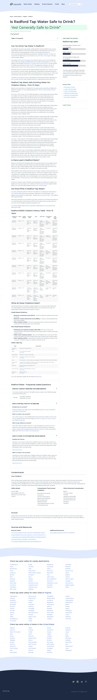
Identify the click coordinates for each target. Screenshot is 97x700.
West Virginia (13, 652)
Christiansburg (14, 564)
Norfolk (67, 596)
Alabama (12, 628)
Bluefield (67, 566)
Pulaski (30, 564)
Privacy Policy (25, 682)
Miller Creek (13, 589)
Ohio (66, 644)
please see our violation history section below (36, 63)
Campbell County (33, 585)
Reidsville (12, 581)
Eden (29, 577)
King (48, 574)
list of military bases (16, 193)
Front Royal (13, 620)
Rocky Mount (32, 570)
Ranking (36, 4)
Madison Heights (69, 585)
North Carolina (32, 644)
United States (48, 624)
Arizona (49, 628)
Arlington (12, 598)
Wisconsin (31, 652)
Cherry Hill (68, 618)
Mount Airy (50, 570)
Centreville (31, 604)
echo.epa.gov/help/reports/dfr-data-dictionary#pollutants (26, 541)
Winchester (13, 604)
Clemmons (50, 581)
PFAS (53, 79)
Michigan (49, 638)
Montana (49, 640)
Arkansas (67, 628)
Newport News (51, 598)
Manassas (49, 608)
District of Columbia (15, 632)
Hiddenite (31, 589)
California (12, 630)
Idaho (11, 634)
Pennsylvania (50, 646)
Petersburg (68, 610)
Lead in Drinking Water (70, 89)
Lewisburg (12, 572)
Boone (67, 587)
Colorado (30, 630)
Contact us (14, 682)
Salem (11, 566)
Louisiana (49, 636)
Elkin (11, 577)
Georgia (49, 632)
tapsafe (17, 4)
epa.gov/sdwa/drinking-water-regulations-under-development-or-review (30, 535)
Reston (67, 604)
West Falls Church (33, 612)
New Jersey (50, 642)
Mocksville (49, 585)
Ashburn (49, 606)
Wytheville (68, 564)
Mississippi (12, 640)
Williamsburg (69, 602)
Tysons (67, 614)
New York (12, 644)
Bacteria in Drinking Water (71, 95)
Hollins (49, 568)
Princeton (31, 566)
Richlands (12, 579)
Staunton (12, 606)
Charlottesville (69, 600)
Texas (66, 648)
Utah (11, 650)
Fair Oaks (12, 610)
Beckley (12, 574)
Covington (31, 574)
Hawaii (67, 632)
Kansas (11, 636)
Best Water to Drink (69, 87)
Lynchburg (13, 585)
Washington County (52, 583)
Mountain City (69, 583)
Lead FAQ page (43, 185)
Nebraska (67, 640)
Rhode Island (68, 646)
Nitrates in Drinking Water (71, 93)
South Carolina (14, 648)
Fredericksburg (69, 598)
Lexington (68, 581)
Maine (67, 636)
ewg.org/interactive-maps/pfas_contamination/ (23, 539)
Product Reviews (47, 4)
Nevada (12, 642)
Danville (30, 581)
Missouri (30, 640)
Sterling (12, 612)
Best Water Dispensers (70, 97)
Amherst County (32, 587)
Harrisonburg (50, 604)
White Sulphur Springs (34, 572)
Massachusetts (32, 638)
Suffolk (30, 602)
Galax (29, 568)
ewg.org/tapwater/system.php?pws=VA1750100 (62, 532)
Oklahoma (12, 646)
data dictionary (38, 376)
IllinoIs (30, 634)
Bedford (67, 574)
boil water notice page (44, 55)
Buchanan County (33, 583)
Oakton (67, 608)
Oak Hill (67, 577)
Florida (30, 632)
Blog (63, 4)
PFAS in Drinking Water (70, 91)
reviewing (19, 77)
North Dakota (50, 644)
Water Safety (28, 4)
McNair (30, 618)
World (57, 4)
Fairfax (11, 616)
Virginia (48, 593)
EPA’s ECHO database (24, 60)
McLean (67, 606)
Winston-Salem (69, 579)
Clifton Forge (50, 577)
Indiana (49, 634)
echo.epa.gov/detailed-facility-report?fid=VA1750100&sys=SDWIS (28, 532)
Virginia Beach (13, 596)
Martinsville (50, 572)
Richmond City (32, 596)
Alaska (30, 628)
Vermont (30, 650)
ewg (46, 201)
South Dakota (32, 648)
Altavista (30, 579)
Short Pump (50, 612)
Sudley (30, 620)
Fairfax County (32, 616)
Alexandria (13, 600)
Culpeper (49, 618)
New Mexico (68, 642)
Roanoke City (13, 568)
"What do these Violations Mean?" (47, 89)
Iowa (66, 634)
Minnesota (68, 638)
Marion (67, 572)
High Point (50, 587)
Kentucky (31, 636)
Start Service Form (17, 450)
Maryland (12, 638)
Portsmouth (13, 602)
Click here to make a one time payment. (28, 430)
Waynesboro (50, 616)
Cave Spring (50, 566)
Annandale (31, 608)
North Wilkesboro (51, 579)
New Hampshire (32, 642)
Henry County (69, 570)
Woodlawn (50, 614)
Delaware (68, 630)
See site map (6, 691)
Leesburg (31, 606)
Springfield (31, 610)
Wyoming (49, 652)
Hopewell (68, 616)
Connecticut (50, 630)
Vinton (11, 570)
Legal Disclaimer (38, 682)
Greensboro (13, 587)
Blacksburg (50, 564)
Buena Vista (13, 583)
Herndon (30, 614)
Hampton (31, 600)
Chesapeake (50, 596)
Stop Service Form (17, 463)
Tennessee (50, 648)
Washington (68, 650)
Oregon (30, 646)
